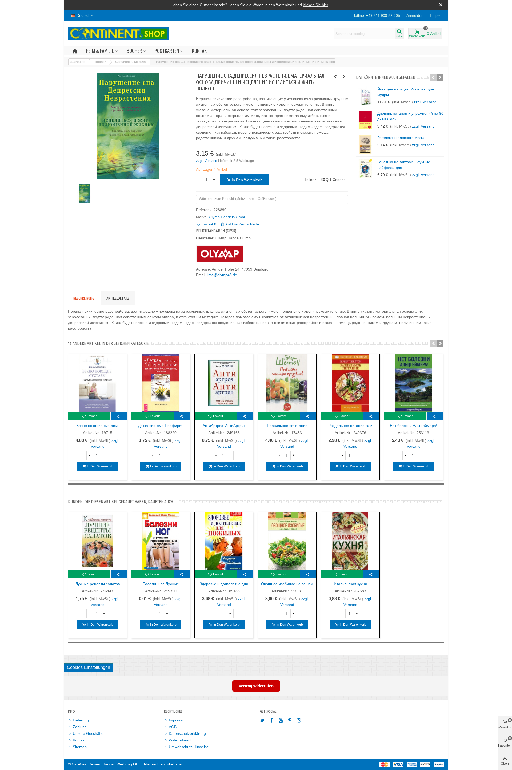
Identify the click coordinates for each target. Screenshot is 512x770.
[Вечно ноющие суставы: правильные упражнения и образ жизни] (97, 383)
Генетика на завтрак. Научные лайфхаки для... (403, 165)
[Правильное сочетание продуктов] (287, 383)
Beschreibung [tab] (83, 298)
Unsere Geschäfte (88, 733)
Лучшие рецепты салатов (97, 584)
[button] (435, 15)
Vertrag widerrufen (256, 686)
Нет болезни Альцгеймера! (413, 425)
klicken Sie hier (315, 5)
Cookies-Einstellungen (88, 667)
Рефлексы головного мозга (401, 138)
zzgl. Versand (207, 161)
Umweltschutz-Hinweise (189, 747)
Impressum (178, 720)
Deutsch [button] (83, 15)
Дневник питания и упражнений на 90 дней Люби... (410, 116)
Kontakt (200, 50)
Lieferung (81, 720)
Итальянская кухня (350, 584)
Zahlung (80, 727)
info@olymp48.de (222, 275)
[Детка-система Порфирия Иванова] (160, 383)
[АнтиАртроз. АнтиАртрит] (224, 383)
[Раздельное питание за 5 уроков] (350, 383)
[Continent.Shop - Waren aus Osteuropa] (118, 33)
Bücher (134, 50)
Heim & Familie (100, 50)
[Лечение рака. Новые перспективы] (335, 77)
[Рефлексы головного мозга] (365, 144)
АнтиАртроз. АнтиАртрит (224, 425)
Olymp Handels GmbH (228, 217)
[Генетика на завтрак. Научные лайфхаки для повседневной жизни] (365, 168)
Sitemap (80, 747)
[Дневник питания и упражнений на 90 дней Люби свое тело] (365, 120)
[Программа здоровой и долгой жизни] (344, 77)
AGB (173, 727)
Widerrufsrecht (181, 740)
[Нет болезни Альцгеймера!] (413, 383)
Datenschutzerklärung (187, 733)
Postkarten (167, 50)
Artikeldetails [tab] (117, 298)
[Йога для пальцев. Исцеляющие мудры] (365, 95)
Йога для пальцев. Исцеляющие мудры (405, 92)
